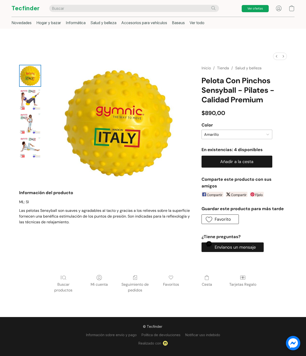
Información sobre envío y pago (111, 335)
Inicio (206, 68)
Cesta (207, 284)
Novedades (21, 22)
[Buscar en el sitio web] (213, 8)
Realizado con (149, 343)
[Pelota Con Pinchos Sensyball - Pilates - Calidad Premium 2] (30, 124)
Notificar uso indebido (202, 335)
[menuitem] (276, 56)
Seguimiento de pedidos (135, 287)
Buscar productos (63, 287)
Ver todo (197, 22)
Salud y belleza (103, 22)
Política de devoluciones (161, 335)
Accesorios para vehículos (144, 22)
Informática (76, 22)
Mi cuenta (99, 284)
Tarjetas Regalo (242, 284)
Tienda (223, 68)
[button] (25, 8)
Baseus (178, 22)
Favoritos (171, 284)
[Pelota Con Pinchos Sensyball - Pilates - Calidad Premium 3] (30, 148)
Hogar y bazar (48, 22)
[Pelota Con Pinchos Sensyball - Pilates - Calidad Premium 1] (30, 100)
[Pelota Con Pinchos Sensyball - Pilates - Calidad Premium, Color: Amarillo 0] (30, 76)
